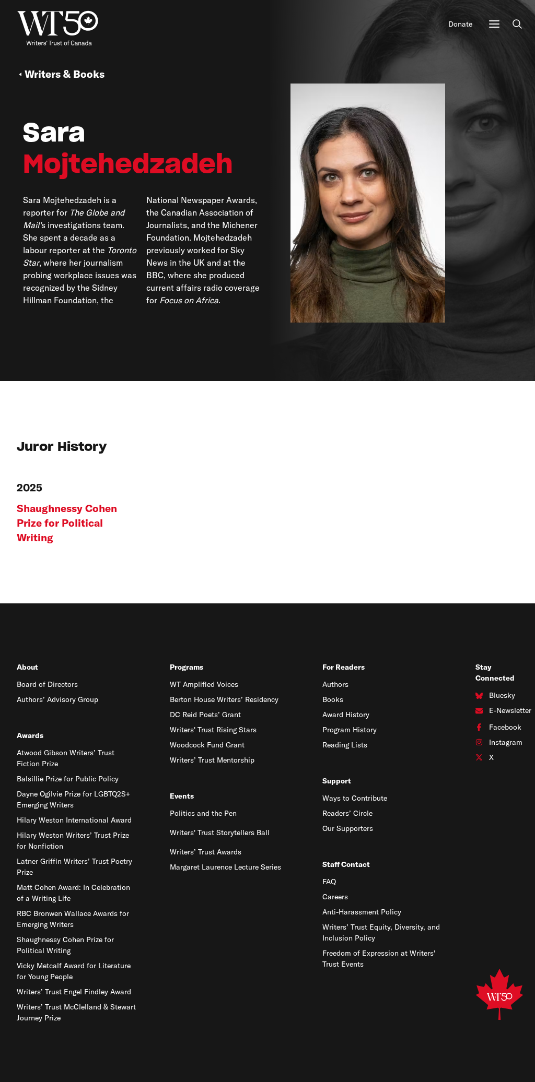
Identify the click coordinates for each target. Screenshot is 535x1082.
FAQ (329, 881)
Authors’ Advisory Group (57, 699)
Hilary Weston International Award (74, 820)
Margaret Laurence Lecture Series (225, 867)
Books (332, 699)
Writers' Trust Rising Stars (213, 729)
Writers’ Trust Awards (205, 852)
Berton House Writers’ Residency (224, 699)
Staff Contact (346, 864)
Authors (335, 684)
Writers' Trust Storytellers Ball (220, 832)
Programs (186, 667)
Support (336, 781)
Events (182, 796)
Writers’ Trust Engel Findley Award (74, 991)
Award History (345, 714)
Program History (349, 729)
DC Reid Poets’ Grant (205, 714)
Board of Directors (47, 684)
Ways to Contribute (354, 798)
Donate (460, 24)
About (27, 667)
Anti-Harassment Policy (361, 912)
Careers (335, 896)
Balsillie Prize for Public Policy (68, 778)
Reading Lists (344, 745)
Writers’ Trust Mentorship (212, 760)
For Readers (343, 667)
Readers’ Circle (347, 813)
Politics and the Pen (203, 813)
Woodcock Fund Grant (207, 745)
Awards (30, 735)
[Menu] (494, 24)
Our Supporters (347, 828)
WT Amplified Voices (204, 684)
